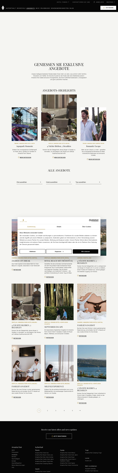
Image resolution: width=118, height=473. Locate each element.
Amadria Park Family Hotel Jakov (44, 459)
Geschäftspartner (17, 463)
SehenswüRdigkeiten (60, 8)
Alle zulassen (85, 251)
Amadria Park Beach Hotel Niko (44, 461)
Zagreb (37, 469)
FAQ (13, 467)
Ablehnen (32, 251)
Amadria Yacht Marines (91, 471)
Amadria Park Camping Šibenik (44, 463)
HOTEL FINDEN (62, 2)
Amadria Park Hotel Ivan (42, 452)
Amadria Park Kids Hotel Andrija (44, 457)
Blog (72, 8)
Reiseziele (21, 8)
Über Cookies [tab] (86, 226)
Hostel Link (88, 460)
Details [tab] (59, 226)
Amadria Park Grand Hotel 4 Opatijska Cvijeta (68, 460)
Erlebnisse (45, 8)
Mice (38, 8)
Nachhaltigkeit (16, 458)
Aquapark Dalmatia (90, 468)
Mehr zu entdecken (91, 466)
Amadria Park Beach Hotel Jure (44, 455)
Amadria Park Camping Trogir (93, 452)
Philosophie (15, 452)
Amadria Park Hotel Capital (42, 471)
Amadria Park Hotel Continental (69, 465)
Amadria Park (17, 447)
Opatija (62, 450)
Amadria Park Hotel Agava (67, 463)
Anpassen (58, 251)
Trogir (87, 450)
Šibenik (37, 450)
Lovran (87, 458)
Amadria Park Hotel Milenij (67, 452)
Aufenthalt (11, 8)
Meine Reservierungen (18, 465)
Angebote (31, 8)
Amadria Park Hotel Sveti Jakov (69, 455)
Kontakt (14, 461)
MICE (13, 450)
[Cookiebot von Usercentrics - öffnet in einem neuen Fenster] (90, 220)
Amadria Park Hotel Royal (67, 457)
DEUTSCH (110, 2)
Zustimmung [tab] (31, 226)
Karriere (14, 456)
